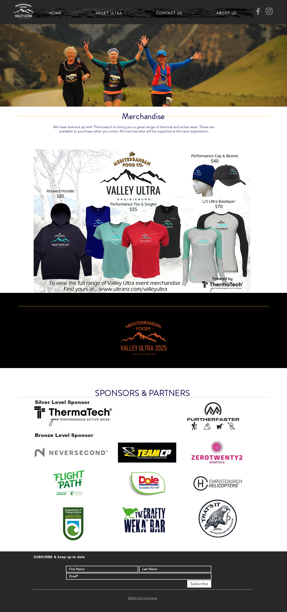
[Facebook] (258, 11)
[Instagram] (269, 11)
